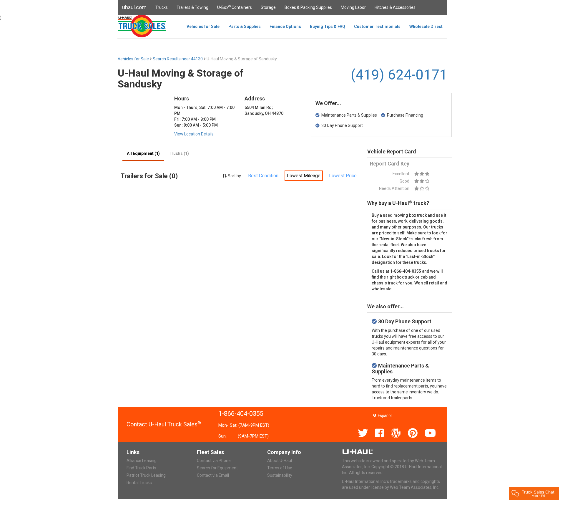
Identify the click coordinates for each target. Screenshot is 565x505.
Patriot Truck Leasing (146, 475)
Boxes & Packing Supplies (308, 7)
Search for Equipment (217, 468)
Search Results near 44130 (178, 59)
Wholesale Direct (426, 26)
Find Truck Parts (141, 468)
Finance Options (285, 26)
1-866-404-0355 (240, 413)
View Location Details (194, 134)
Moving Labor (353, 7)
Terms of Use (279, 468)
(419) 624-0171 (399, 74)
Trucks (161, 7)
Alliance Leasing (142, 460)
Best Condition (263, 175)
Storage (268, 7)
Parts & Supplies (244, 26)
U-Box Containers (234, 7)
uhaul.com (134, 7)
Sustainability (279, 475)
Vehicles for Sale (203, 26)
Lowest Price (343, 175)
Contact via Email (213, 475)
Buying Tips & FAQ (327, 26)
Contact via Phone (214, 460)
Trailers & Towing (192, 7)
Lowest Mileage (303, 175)
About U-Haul (279, 460)
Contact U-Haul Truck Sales (164, 424)
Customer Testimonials (377, 26)
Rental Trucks (139, 482)
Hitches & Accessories (395, 7)
